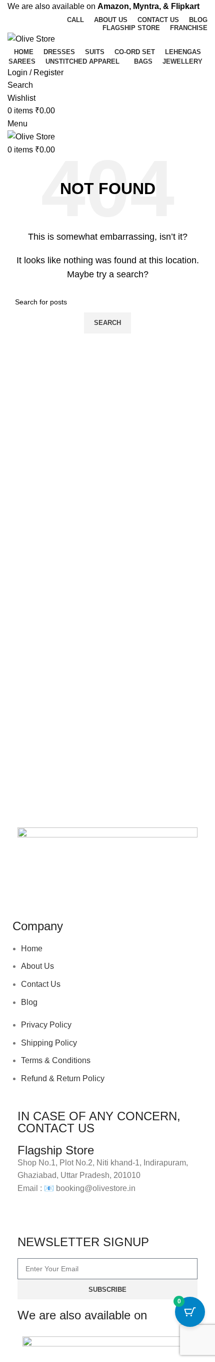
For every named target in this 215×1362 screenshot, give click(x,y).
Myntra (146, 6)
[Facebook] (30, 888)
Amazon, (114, 6)
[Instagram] (57, 888)
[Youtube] (84, 888)
